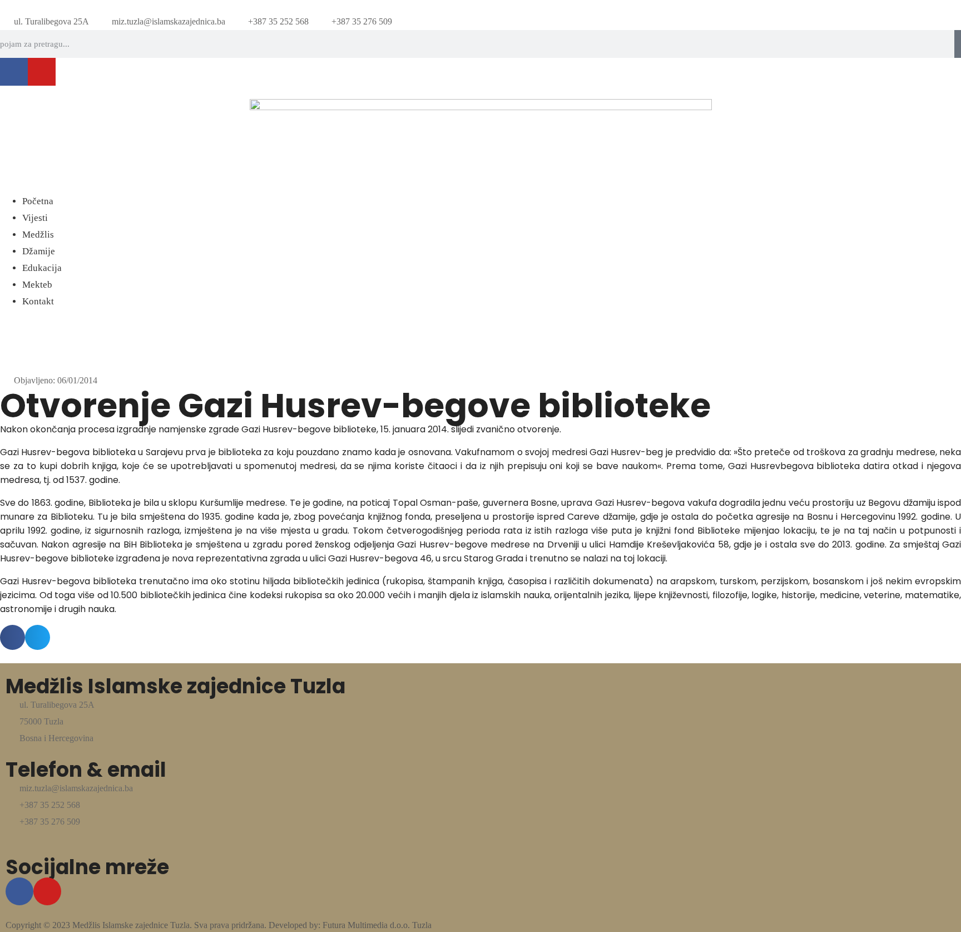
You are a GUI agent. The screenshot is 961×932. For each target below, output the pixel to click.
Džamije (38, 251)
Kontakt (38, 301)
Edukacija (42, 268)
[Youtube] (42, 72)
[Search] (957, 44)
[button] (480, 186)
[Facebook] (14, 72)
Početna (37, 201)
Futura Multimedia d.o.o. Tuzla (377, 925)
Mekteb (37, 284)
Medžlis (38, 234)
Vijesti (35, 218)
